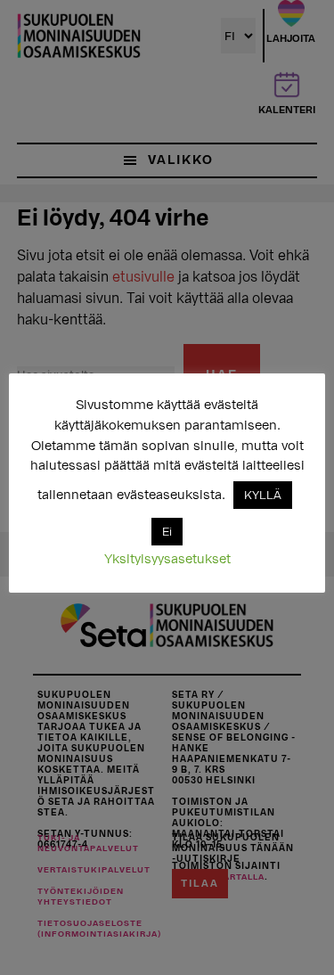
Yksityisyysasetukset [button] (167, 559)
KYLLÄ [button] (262, 495)
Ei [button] (167, 531)
